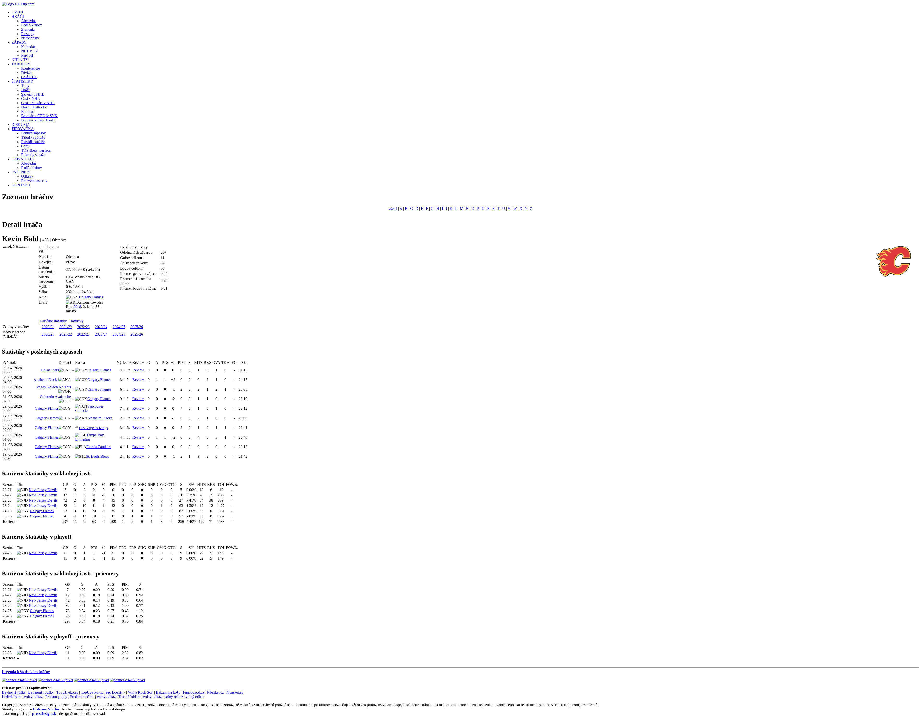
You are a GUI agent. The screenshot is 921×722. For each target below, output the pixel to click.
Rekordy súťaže (33, 155)
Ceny (25, 146)
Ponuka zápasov (33, 133)
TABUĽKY (21, 64)
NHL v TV (29, 51)
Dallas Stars (50, 370)
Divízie (26, 73)
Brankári (27, 111)
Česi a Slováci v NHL (38, 103)
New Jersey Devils (43, 490)
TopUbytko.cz (92, 692)
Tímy (25, 86)
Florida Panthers (98, 447)
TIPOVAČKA (23, 129)
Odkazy (27, 176)
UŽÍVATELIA (23, 159)
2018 (77, 307)
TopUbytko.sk (67, 692)
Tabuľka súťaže (33, 137)
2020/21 (48, 327)
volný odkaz (33, 697)
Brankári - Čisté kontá (37, 120)
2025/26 (136, 327)
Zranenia (28, 29)
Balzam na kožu (168, 692)
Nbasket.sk (234, 692)
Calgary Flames (91, 297)
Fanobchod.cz (193, 692)
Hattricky (76, 321)
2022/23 (83, 327)
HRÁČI (18, 16)
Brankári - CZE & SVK (39, 116)
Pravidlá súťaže (33, 142)
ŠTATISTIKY (22, 81)
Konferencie (30, 68)
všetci (393, 208)
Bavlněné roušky (41, 692)
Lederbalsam (11, 697)
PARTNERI (21, 172)
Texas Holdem (129, 697)
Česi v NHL (30, 98)
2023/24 (101, 327)
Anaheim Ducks (46, 380)
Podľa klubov (31, 25)
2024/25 (119, 327)
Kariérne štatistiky (53, 321)
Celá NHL (29, 77)
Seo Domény (115, 692)
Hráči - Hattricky (34, 107)
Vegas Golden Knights (53, 387)
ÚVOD (17, 12)
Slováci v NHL (32, 94)
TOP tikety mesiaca (36, 150)
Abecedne (28, 21)
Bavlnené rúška (13, 692)
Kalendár (28, 47)
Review (138, 370)
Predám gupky (56, 697)
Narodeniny (30, 38)
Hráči (25, 90)
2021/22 (65, 327)
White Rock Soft (140, 692)
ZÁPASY (19, 42)
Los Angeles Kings (93, 428)
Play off (27, 55)
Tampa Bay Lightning (89, 437)
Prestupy (27, 34)
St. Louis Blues (97, 456)
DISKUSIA (21, 124)
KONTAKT (21, 185)
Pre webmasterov (34, 181)
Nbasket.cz (215, 692)
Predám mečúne (82, 697)
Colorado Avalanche (55, 397)
